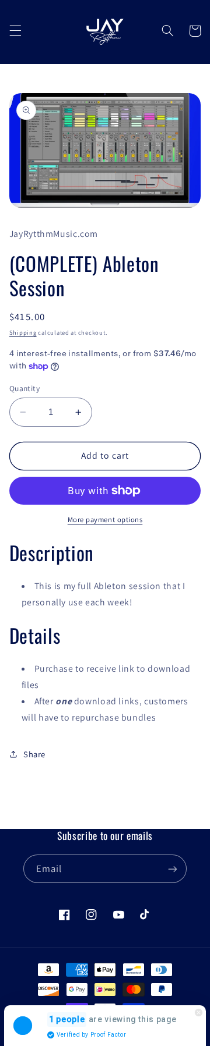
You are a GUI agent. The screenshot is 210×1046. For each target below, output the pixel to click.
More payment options (105, 519)
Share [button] (34, 754)
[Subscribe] (172, 868)
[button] (15, 30)
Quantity (24, 388)
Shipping (23, 332)
